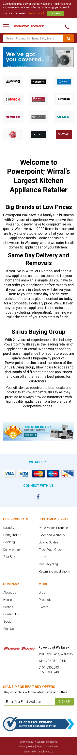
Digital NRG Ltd (45, 751)
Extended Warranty (52, 535)
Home (7, 600)
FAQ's (43, 557)
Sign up (64, 701)
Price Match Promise (53, 528)
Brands (8, 607)
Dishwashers (12, 549)
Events (43, 607)
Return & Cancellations (54, 571)
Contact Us (11, 614)
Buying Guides (48, 542)
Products (45, 600)
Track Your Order (50, 550)
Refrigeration (12, 535)
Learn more (35, 13)
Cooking (9, 542)
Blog (42, 592)
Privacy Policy (26, 746)
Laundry (8, 528)
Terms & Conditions (47, 746)
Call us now (65, 26)
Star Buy (9, 557)
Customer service (53, 519)
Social (7, 621)
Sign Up (8, 629)
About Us (9, 592)
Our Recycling (48, 564)
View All (64, 134)
